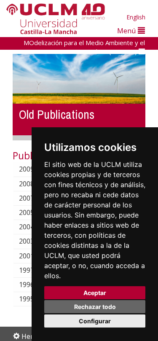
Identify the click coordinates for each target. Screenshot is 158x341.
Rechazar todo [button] (95, 306)
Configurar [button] (95, 321)
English (135, 17)
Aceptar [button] (94, 292)
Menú (127, 30)
